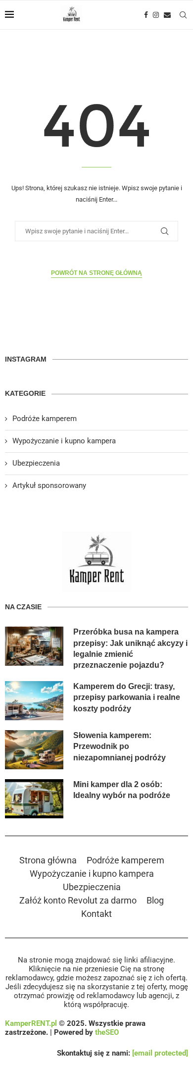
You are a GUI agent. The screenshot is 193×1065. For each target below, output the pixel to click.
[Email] (167, 14)
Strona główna (48, 860)
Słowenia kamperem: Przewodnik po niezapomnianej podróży (119, 746)
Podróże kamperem (44, 418)
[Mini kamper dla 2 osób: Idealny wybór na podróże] (34, 798)
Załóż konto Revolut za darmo (78, 900)
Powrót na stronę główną (96, 272)
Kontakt (96, 913)
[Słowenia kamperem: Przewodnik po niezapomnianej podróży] (34, 749)
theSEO (107, 1032)
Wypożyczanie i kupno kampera (64, 440)
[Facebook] (146, 14)
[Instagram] (156, 14)
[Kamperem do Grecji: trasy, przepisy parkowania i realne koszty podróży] (34, 700)
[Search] (183, 14)
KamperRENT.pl (31, 1023)
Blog (155, 900)
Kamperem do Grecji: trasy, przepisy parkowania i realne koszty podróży (126, 697)
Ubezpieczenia (36, 463)
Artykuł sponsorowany (49, 485)
